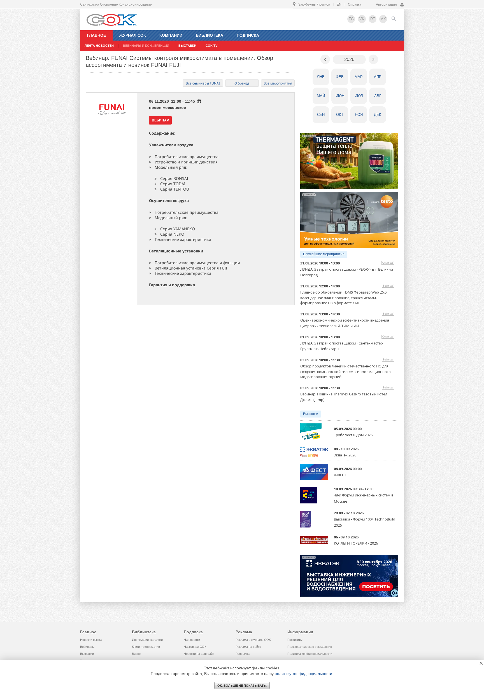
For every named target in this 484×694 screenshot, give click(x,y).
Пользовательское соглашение (309, 646)
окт (339, 114)
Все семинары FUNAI (203, 83)
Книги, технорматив (146, 646)
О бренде (242, 83)
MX (383, 19)
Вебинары (87, 646)
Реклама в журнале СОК (253, 639)
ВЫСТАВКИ (187, 45)
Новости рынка (91, 639)
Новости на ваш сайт (199, 653)
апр (377, 77)
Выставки (310, 414)
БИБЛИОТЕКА (209, 35)
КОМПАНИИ (170, 35)
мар (359, 77)
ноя (359, 114)
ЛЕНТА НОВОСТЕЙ (99, 45)
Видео (136, 653)
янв (321, 77)
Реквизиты (294, 639)
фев (340, 77)
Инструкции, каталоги (147, 639)
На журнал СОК (195, 646)
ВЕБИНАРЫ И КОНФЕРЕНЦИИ (146, 45)
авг (377, 96)
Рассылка (243, 653)
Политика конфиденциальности (309, 653)
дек (377, 114)
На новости (192, 639)
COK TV (211, 45)
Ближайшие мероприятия (324, 254)
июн (340, 96)
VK (361, 19)
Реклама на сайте (248, 646)
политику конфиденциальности (303, 673)
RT (372, 19)
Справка (354, 4)
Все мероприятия (278, 83)
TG (351, 19)
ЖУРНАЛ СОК (132, 35)
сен (321, 114)
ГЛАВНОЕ (96, 35)
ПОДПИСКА (248, 35)
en (339, 4)
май (321, 96)
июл (359, 96)
